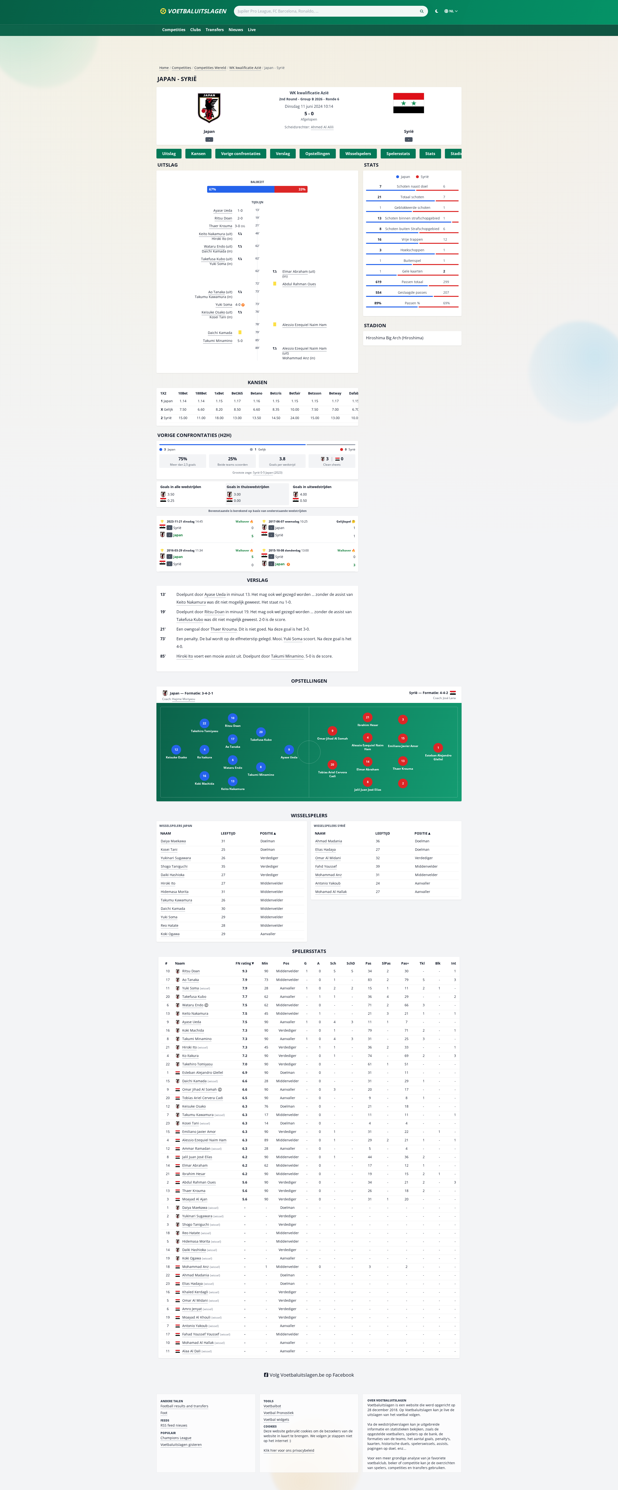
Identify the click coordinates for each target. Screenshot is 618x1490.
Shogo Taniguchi (174, 866)
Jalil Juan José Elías (197, 1157)
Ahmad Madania (328, 841)
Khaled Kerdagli (195, 1292)
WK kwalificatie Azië (245, 67)
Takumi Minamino (217, 340)
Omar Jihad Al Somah (199, 1089)
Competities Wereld (210, 67)
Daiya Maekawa (173, 841)
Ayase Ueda (222, 210)
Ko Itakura (190, 1055)
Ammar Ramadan (196, 1148)
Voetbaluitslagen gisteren (181, 1444)
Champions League (176, 1438)
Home (164, 67)
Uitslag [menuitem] (169, 153)
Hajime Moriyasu (183, 699)
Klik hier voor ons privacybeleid (289, 1450)
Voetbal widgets (276, 1419)
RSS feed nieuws (174, 1425)
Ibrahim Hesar (193, 1173)
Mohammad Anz (328, 874)
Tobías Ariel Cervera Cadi (202, 1097)
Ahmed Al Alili (322, 127)
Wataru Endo (214, 246)
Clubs (195, 29)
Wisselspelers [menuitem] (358, 153)
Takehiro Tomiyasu (197, 1064)
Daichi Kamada (220, 332)
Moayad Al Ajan (194, 1199)
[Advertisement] (309, 52)
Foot (164, 1412)
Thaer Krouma (220, 226)
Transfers (215, 29)
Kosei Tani (169, 849)
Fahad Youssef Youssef (200, 1334)
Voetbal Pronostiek (279, 1412)
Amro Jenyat (192, 1308)
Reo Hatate (169, 925)
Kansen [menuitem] (198, 153)
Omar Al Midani (328, 858)
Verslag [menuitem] (283, 153)
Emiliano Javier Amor (199, 1131)
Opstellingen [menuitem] (317, 153)
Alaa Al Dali (191, 1351)
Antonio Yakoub (328, 883)
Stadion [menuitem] (458, 153)
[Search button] (421, 11)
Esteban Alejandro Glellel (202, 1072)
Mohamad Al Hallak (331, 891)
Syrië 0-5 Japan (263, 472)
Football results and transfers (184, 1406)
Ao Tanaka (216, 292)
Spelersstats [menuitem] (398, 153)
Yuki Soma (224, 304)
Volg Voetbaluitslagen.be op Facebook (311, 1375)
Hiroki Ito (184, 656)
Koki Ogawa (170, 934)
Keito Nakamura (212, 233)
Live (252, 29)
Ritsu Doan (223, 218)
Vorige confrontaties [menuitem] (240, 153)
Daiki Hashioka (172, 874)
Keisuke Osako (213, 312)
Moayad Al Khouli (196, 1317)
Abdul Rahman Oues (299, 284)
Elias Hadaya (325, 849)
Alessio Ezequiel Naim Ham (304, 324)
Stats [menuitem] (430, 153)
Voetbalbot (272, 1406)
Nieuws (236, 29)
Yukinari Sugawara (176, 858)
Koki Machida (193, 1030)
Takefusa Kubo (213, 259)
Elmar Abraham (295, 271)
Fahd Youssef (326, 866)
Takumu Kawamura (176, 900)
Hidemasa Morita (175, 891)
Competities (173, 29)
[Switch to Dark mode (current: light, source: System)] (437, 11)
